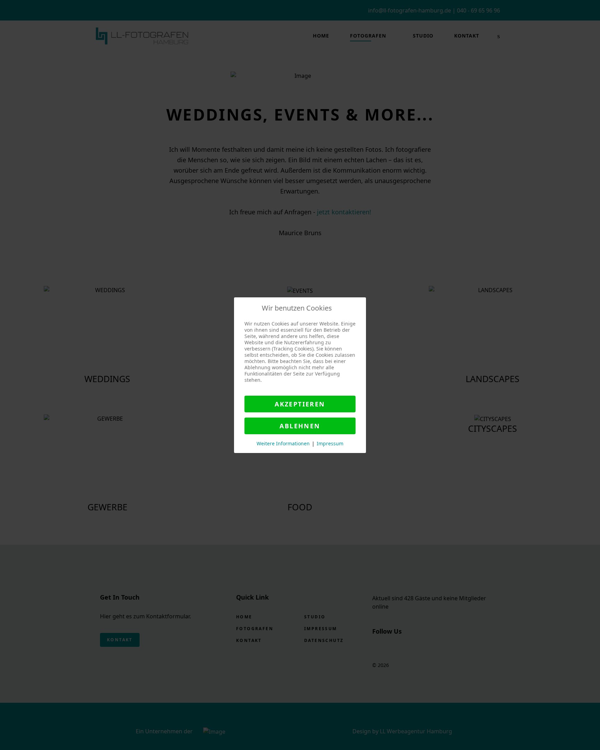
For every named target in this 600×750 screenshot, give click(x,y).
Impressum (330, 443)
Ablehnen (300, 426)
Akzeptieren (300, 404)
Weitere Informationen (283, 443)
